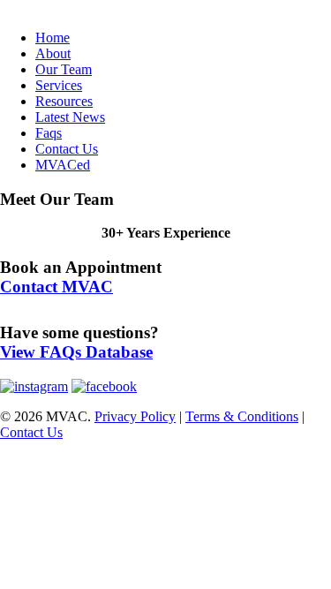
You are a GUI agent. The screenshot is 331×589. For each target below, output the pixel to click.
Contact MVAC (56, 286)
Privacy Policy (135, 416)
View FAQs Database (76, 352)
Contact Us (31, 432)
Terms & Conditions (241, 416)
